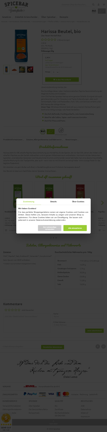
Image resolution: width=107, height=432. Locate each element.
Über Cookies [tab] (78, 202)
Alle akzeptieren (75, 228)
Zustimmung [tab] (28, 202)
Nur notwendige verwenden (49, 228)
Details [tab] (53, 202)
